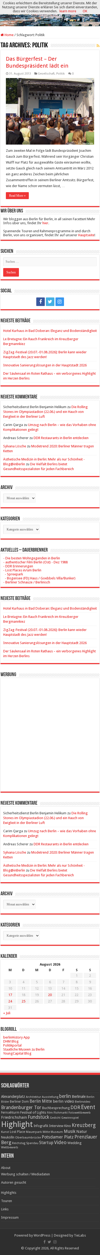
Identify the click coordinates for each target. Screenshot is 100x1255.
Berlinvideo (82, 1101)
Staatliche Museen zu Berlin (24, 1049)
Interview (56, 1126)
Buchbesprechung (56, 1108)
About (5, 1168)
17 (10, 995)
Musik (69, 1131)
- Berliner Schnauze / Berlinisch (26, 582)
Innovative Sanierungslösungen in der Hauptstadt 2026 (45, 365)
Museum (57, 1132)
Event (88, 1107)
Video (60, 1142)
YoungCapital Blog (17, 1053)
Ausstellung (50, 1097)
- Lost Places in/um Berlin (22, 570)
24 (10, 1001)
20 (50, 995)
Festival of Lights (33, 1112)
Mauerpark (34, 1132)
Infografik (41, 1126)
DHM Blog (11, 1041)
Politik (60, 73)
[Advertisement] (50, 731)
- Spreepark (13, 574)
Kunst (5, 1132)
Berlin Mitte (41, 1101)
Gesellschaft (46, 73)
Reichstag (18, 1143)
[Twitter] (50, 301)
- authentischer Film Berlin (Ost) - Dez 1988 (35, 562)
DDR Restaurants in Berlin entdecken (61, 438)
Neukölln (7, 1137)
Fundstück (38, 1117)
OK (85, 11)
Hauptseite (86, 235)
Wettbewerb (9, 1147)
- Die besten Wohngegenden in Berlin (31, 558)
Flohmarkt (61, 1112)
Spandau (32, 1143)
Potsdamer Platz (58, 1137)
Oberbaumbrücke (28, 1137)
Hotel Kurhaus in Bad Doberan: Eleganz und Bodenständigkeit (50, 331)
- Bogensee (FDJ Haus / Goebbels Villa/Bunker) (39, 578)
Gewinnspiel (70, 1118)
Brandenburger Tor (21, 1107)
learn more (67, 11)
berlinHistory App (16, 1037)
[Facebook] (40, 301)
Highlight (17, 1124)
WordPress (42, 1235)
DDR (75, 1107)
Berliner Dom (19, 1101)
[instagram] (59, 301)
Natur (81, 1131)
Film (50, 1112)
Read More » (17, 195)
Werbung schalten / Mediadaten (25, 1174)
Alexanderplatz (13, 1096)
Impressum (10, 1217)
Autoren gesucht (13, 1182)
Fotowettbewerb (80, 1112)
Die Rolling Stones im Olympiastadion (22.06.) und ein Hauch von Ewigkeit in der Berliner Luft (45, 412)
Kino (67, 1126)
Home (9, 35)
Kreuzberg (84, 1125)
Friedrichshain (14, 1117)
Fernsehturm (10, 1112)
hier (45, 223)
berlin (65, 1096)
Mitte (46, 1132)
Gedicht (55, 1118)
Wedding (74, 1143)
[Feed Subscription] (98, 46)
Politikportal (12, 1045)
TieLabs (80, 1235)
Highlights (8, 1193)
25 (23, 1001)
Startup (46, 1142)
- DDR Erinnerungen (18, 566)
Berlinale (79, 1096)
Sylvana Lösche (14, 446)
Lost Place (17, 1132)
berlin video (63, 1101)
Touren (6, 1201)
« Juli (6, 1013)
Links (5, 1209)
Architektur (33, 1097)
